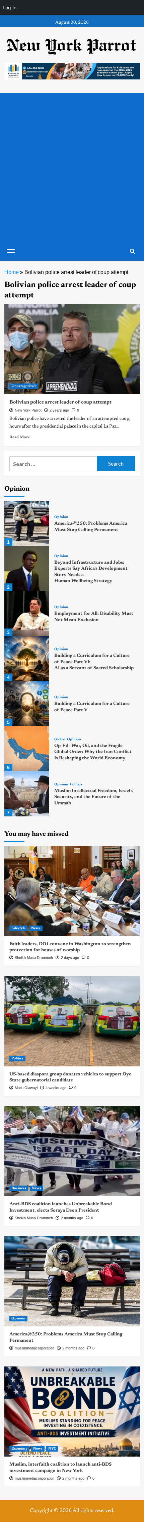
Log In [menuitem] (9, 7)
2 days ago (70, 958)
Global (59, 739)
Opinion (61, 517)
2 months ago (72, 1218)
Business (18, 1188)
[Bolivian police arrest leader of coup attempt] (72, 349)
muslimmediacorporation (34, 1348)
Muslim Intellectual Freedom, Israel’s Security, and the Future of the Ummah (93, 797)
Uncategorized (23, 386)
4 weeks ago (56, 1088)
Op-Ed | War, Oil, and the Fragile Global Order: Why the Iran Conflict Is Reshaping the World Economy (93, 752)
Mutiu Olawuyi (26, 1088)
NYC (52, 1449)
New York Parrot (28, 410)
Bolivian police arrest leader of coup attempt (60, 402)
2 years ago (59, 410)
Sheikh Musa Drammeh (34, 958)
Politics (76, 784)
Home (11, 272)
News (36, 928)
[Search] (132, 251)
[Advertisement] (72, 168)
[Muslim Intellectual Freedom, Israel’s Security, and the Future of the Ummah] (27, 793)
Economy (19, 1449)
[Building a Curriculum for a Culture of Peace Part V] (27, 703)
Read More (19, 437)
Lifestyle (18, 928)
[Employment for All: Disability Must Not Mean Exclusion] (27, 613)
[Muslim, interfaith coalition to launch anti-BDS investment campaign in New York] (72, 1411)
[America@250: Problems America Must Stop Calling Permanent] (27, 523)
